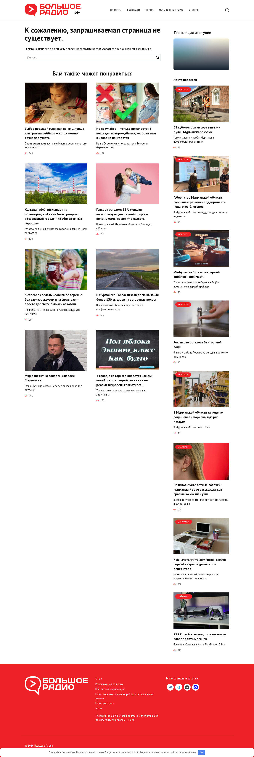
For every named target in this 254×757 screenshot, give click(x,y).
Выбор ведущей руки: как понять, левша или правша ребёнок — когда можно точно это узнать (54, 133)
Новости (115, 10)
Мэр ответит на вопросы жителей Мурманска (50, 378)
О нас (98, 679)
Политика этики (104, 703)
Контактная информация (109, 689)
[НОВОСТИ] (201, 120)
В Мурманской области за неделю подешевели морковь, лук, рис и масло (198, 417)
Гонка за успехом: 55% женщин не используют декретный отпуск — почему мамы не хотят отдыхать (122, 214)
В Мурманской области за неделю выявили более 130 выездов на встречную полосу (127, 297)
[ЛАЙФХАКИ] (201, 477)
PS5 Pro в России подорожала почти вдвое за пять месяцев (199, 636)
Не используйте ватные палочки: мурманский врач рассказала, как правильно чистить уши (197, 489)
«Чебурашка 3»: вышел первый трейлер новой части (196, 274)
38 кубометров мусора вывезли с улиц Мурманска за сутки (196, 129)
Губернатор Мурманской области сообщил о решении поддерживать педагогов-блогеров (199, 202)
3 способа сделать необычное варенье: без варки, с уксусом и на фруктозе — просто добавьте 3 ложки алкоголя (54, 299)
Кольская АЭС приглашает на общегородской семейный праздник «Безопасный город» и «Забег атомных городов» (53, 216)
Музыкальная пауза (171, 10)
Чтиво (149, 10)
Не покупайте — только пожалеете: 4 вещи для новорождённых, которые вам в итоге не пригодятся (126, 133)
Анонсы (194, 10)
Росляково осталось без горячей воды (197, 344)
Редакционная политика (109, 684)
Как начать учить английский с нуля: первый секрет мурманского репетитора (199, 564)
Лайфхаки (133, 10)
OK (201, 752)
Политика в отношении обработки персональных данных (124, 696)
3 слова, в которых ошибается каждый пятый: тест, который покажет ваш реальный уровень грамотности (124, 380)
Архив (98, 708)
